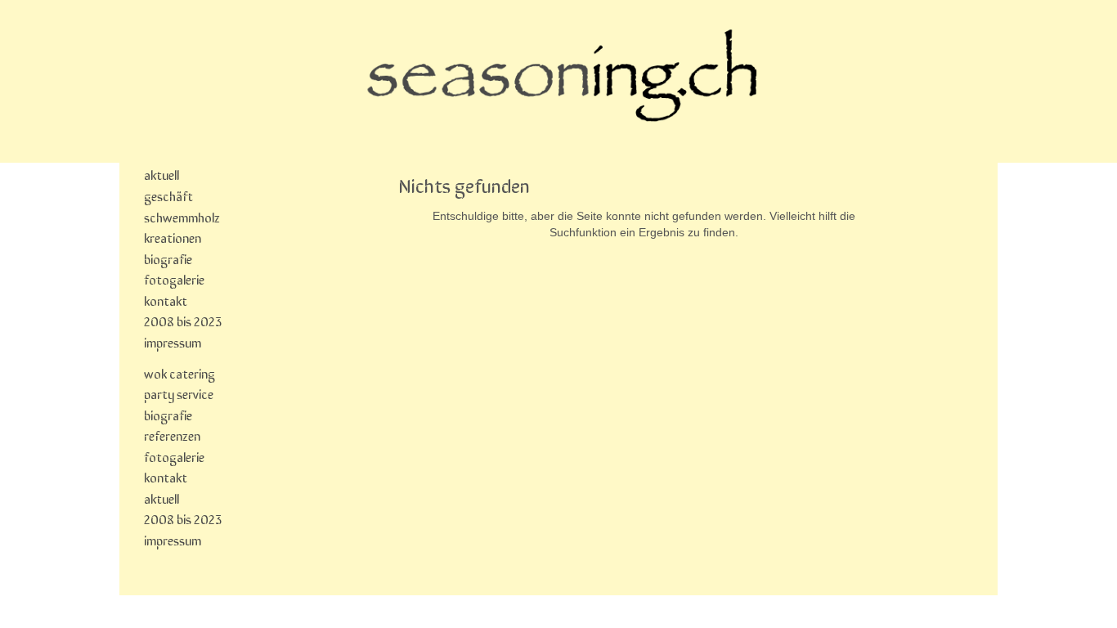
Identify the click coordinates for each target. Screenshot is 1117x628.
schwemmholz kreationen (182, 227)
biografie (168, 258)
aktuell (161, 174)
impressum (172, 342)
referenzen (172, 435)
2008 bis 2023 (183, 320)
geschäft (168, 195)
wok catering (179, 373)
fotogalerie (174, 279)
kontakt (165, 300)
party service (178, 393)
